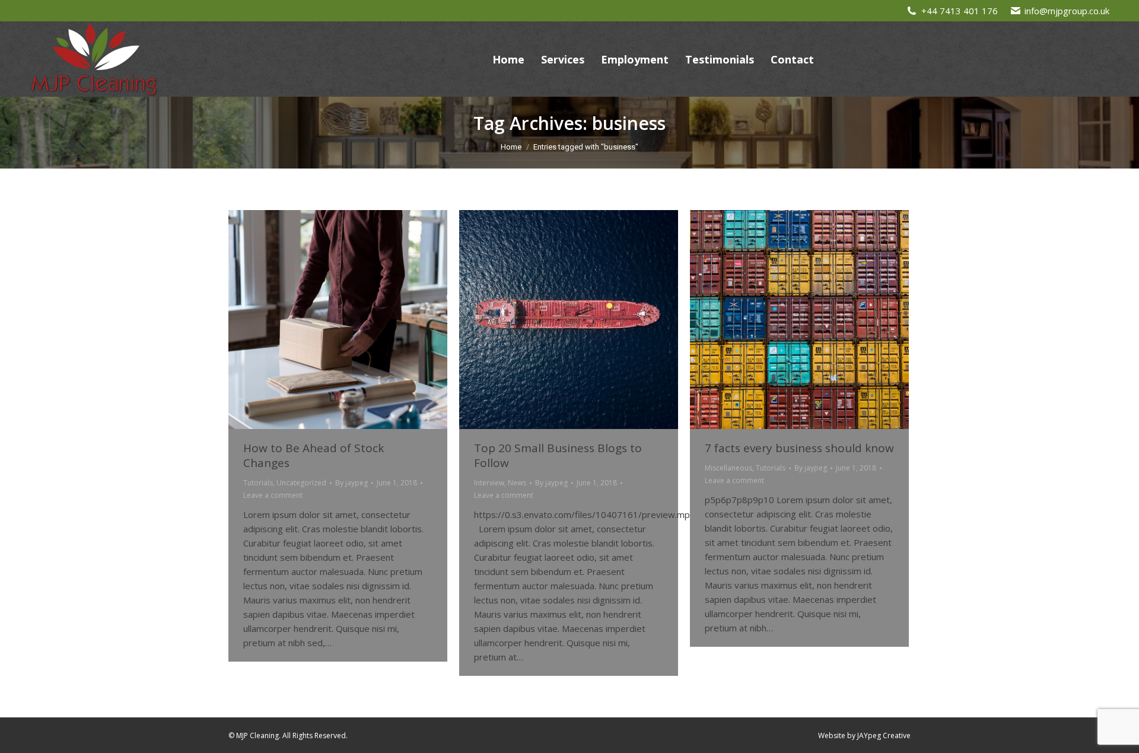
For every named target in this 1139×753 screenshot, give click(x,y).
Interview (489, 483)
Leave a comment (273, 495)
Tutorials (258, 483)
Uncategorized (301, 483)
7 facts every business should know (799, 448)
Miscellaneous (728, 468)
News (517, 483)
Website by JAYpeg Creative (864, 735)
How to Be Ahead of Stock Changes (313, 455)
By (351, 483)
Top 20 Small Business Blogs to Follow (558, 455)
